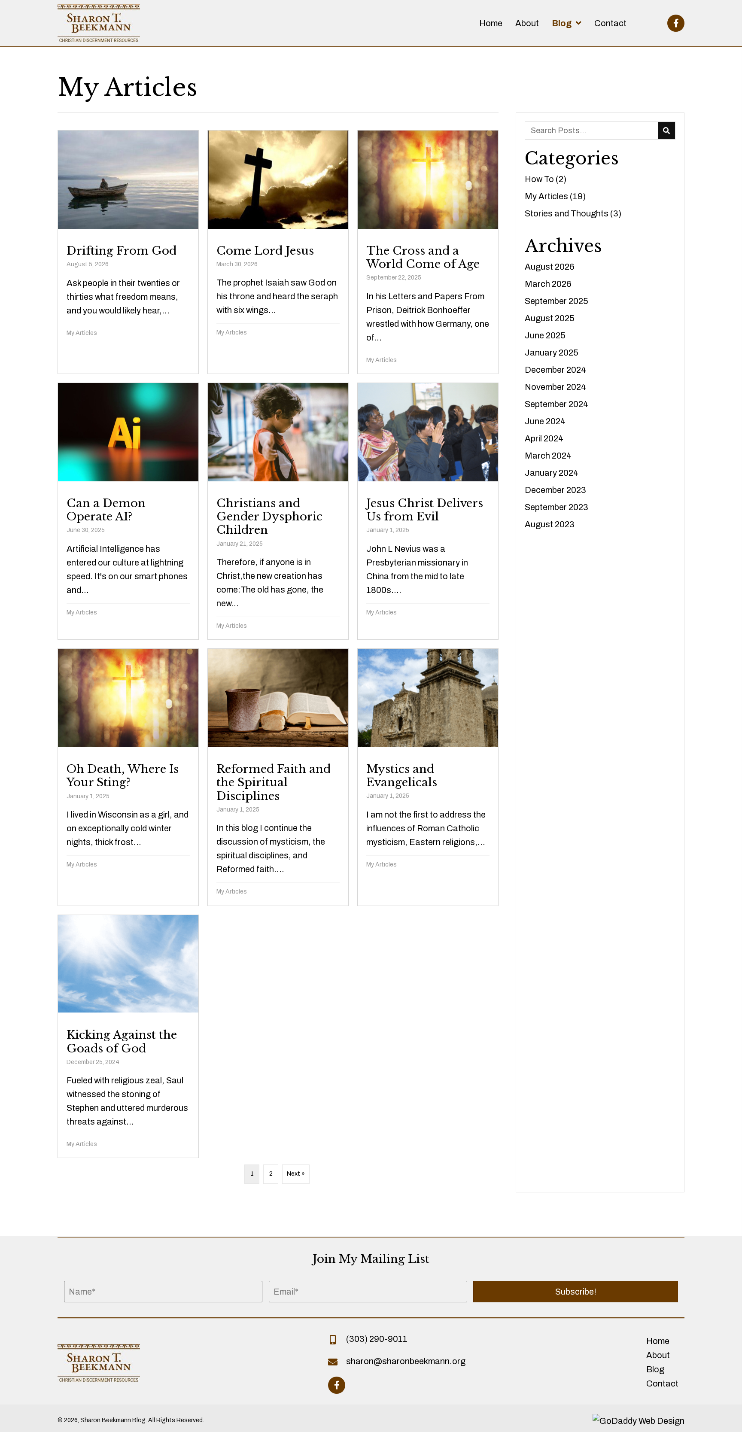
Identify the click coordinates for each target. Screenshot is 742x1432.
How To (539, 179)
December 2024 (555, 369)
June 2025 (545, 335)
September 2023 (556, 507)
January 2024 (551, 472)
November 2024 (555, 387)
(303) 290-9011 (376, 1339)
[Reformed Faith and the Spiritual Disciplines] (278, 777)
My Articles (82, 333)
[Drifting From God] (128, 252)
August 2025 (550, 318)
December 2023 (555, 490)
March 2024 (548, 455)
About (658, 1355)
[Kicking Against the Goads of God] (128, 1036)
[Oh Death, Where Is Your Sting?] (128, 777)
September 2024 (556, 404)
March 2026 (548, 284)
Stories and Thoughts (566, 213)
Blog (655, 1369)
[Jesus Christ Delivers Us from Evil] (428, 511)
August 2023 (550, 524)
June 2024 (545, 421)
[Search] (666, 130)
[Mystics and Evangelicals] (428, 777)
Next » (296, 1174)
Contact (662, 1383)
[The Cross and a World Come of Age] (428, 252)
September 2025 (556, 301)
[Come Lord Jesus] (278, 252)
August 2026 (550, 266)
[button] (675, 23)
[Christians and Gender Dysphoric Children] (278, 511)
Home (657, 1341)
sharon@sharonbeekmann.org (405, 1361)
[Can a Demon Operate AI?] (128, 511)
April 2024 (544, 438)
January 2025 (551, 352)
